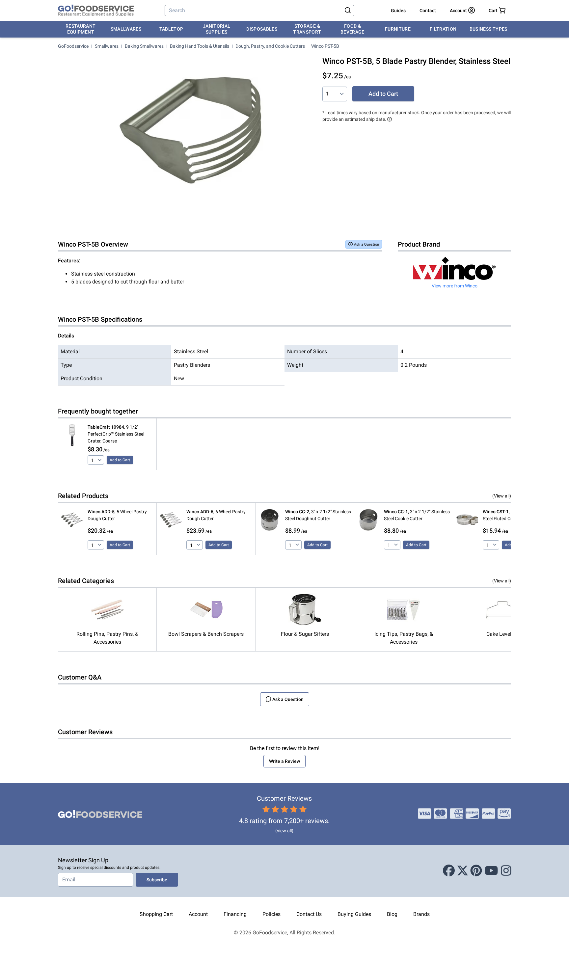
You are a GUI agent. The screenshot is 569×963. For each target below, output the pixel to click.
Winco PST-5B (325, 46)
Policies (271, 914)
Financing (235, 914)
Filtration (443, 29)
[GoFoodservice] (96, 10)
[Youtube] (491, 871)
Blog (392, 914)
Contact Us (309, 914)
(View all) (501, 495)
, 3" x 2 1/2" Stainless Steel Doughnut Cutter (318, 515)
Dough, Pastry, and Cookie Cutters (270, 46)
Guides (398, 10)
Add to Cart (383, 93)
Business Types (488, 29)
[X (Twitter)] (462, 871)
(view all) (284, 830)
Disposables (261, 29)
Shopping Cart (156, 914)
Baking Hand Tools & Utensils (199, 46)
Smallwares (126, 29)
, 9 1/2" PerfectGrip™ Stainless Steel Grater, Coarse (116, 433)
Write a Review (284, 761)
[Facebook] (449, 871)
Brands (421, 914)
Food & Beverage (352, 29)
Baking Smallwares (144, 46)
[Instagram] (506, 871)
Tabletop (171, 29)
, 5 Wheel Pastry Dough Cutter (117, 515)
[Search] (348, 10)
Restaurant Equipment (81, 29)
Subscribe (157, 879)
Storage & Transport (307, 29)
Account (198, 914)
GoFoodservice (73, 46)
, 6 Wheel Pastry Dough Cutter (216, 515)
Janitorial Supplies (216, 29)
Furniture (398, 29)
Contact (428, 10)
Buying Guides (354, 914)
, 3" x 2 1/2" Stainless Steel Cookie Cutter (417, 515)
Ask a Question (366, 244)
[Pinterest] (476, 871)
